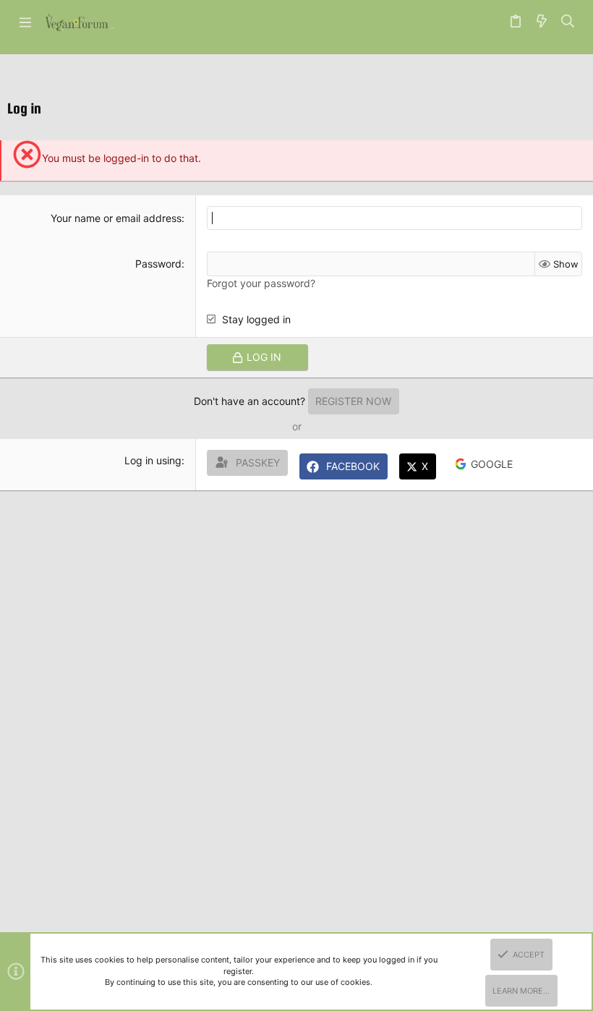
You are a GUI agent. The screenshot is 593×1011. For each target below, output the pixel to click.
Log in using (153, 460)
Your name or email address (116, 218)
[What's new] (541, 22)
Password (158, 263)
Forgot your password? (261, 283)
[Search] (568, 22)
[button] (25, 22)
